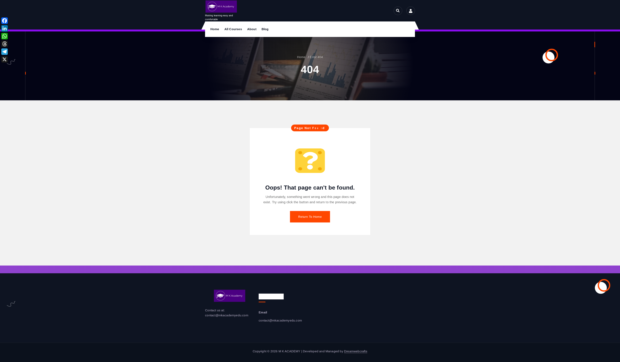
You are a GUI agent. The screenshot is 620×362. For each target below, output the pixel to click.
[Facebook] (4, 21)
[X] (4, 59)
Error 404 (316, 57)
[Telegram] (4, 51)
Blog (265, 29)
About (251, 29)
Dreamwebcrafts (355, 351)
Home (214, 29)
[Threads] (4, 44)
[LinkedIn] (4, 28)
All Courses (233, 29)
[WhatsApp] (4, 36)
